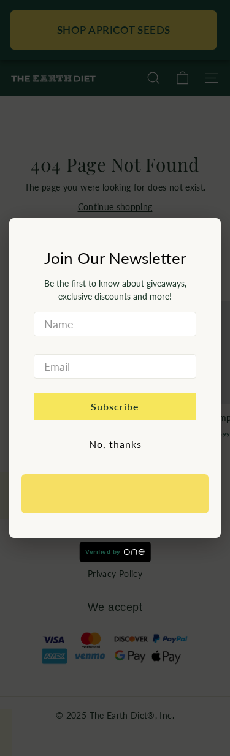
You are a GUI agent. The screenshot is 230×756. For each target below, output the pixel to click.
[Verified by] (115, 493)
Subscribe (115, 406)
